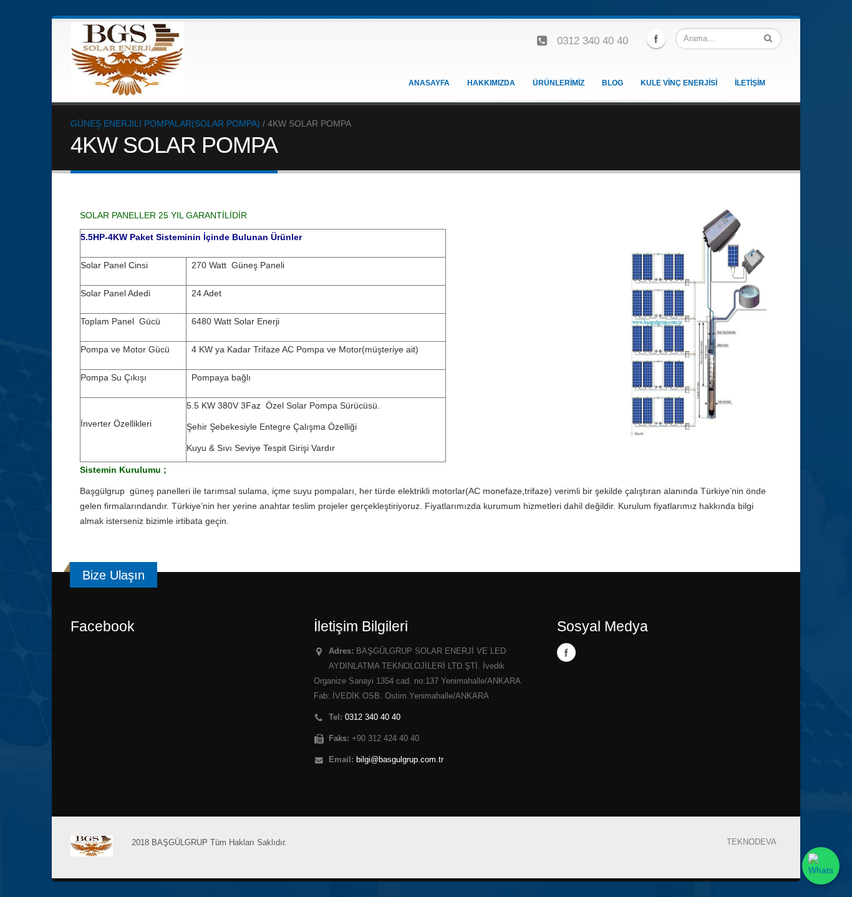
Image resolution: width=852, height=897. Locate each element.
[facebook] (656, 38)
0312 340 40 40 (592, 41)
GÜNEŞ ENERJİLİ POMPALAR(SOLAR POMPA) (165, 123)
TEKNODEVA (752, 842)
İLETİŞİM (750, 83)
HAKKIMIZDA (491, 83)
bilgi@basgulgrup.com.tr (399, 759)
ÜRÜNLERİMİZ (558, 83)
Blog (612, 83)
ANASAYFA (429, 83)
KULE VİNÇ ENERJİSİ (679, 83)
